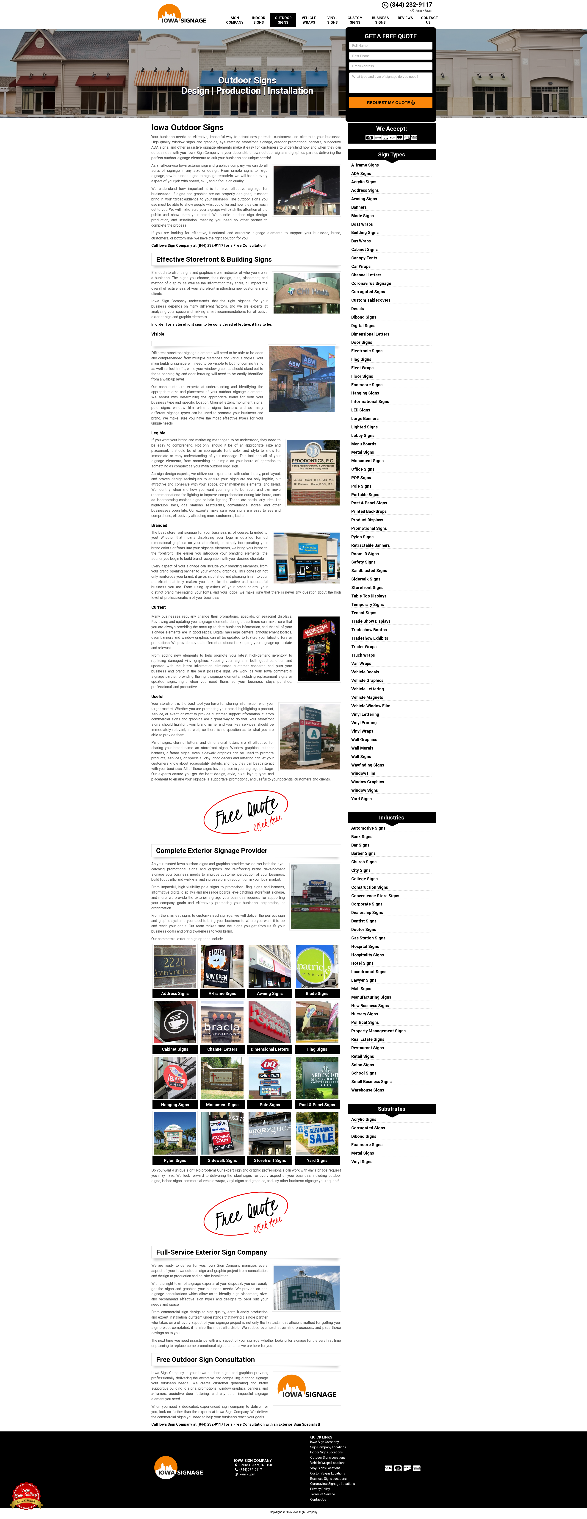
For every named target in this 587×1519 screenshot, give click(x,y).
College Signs (364, 878)
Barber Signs (363, 853)
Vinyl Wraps (362, 731)
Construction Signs (369, 887)
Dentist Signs (364, 921)
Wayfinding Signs (367, 765)
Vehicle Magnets (367, 697)
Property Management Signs (378, 1030)
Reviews (405, 18)
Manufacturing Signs (371, 997)
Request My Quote (389, 102)
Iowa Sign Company (324, 1442)
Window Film (363, 773)
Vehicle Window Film (370, 705)
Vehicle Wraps (309, 20)
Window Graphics (367, 781)
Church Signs (364, 861)
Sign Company (235, 20)
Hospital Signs (365, 946)
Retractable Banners (370, 545)
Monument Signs (367, 460)
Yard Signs (361, 798)
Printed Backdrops (369, 511)
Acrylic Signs (363, 181)
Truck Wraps (363, 655)
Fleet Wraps (362, 367)
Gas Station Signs (368, 938)
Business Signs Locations (328, 1478)
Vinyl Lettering (365, 714)
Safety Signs (363, 562)
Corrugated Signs (368, 291)
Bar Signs (360, 845)
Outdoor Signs (283, 20)
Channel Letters (366, 274)
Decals (357, 308)
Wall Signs (361, 756)
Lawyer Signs (364, 980)
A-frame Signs (365, 165)
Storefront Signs (367, 587)
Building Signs (365, 232)
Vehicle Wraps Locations (327, 1463)
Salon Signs (362, 1064)
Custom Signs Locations (327, 1473)
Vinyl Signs (332, 20)
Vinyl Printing (364, 722)
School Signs (364, 1073)
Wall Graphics (364, 739)
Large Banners (365, 418)
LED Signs (360, 410)
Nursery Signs (364, 1013)
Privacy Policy (320, 1489)
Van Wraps (361, 663)
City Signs (361, 870)
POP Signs (361, 477)
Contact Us (429, 20)
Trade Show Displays (370, 621)
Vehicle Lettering (367, 688)
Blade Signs (362, 215)
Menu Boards (363, 444)
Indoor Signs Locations (326, 1452)
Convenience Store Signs (375, 895)
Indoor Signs (258, 20)
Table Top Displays (368, 596)
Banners (359, 207)
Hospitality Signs (367, 954)
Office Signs (362, 469)
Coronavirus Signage (371, 283)
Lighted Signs (364, 427)
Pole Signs (361, 486)
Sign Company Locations (328, 1447)
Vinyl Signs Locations (325, 1468)
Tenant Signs (363, 612)
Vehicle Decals (365, 671)
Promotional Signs (369, 528)
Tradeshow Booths (369, 629)
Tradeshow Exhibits (369, 638)
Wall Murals (362, 748)
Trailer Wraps (364, 646)
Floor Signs (362, 376)
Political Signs (365, 1022)
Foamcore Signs (366, 384)
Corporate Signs (366, 904)
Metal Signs (362, 452)
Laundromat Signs (368, 971)
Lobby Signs (362, 435)
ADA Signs (361, 173)
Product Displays (367, 519)
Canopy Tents (364, 257)
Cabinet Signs (364, 249)
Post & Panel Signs (369, 502)
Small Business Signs (371, 1081)
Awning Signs (364, 198)
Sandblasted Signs (369, 570)
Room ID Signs (365, 553)
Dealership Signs (367, 912)
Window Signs (364, 790)
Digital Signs (363, 325)
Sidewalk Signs (365, 579)
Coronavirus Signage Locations (332, 1484)
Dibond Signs (363, 317)
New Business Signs (370, 1005)
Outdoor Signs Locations (328, 1457)
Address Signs (365, 190)
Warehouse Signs (367, 1090)
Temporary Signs (367, 604)
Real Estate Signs (367, 1039)
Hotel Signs (362, 963)
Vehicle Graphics (367, 680)
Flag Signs (361, 359)
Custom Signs (355, 20)
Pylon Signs (362, 536)
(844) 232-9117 (410, 4)
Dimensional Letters (370, 334)
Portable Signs (365, 494)
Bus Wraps (361, 241)
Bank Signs (361, 836)
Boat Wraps (362, 224)
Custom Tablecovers (370, 300)
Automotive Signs (368, 828)
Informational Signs (370, 401)
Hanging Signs (365, 393)
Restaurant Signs (367, 1047)
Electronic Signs (366, 350)
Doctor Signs (363, 929)
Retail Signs (362, 1056)
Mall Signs (361, 988)
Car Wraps (361, 266)
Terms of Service (322, 1494)
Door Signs (361, 342)
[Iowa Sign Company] (184, 1467)
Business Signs (380, 20)
